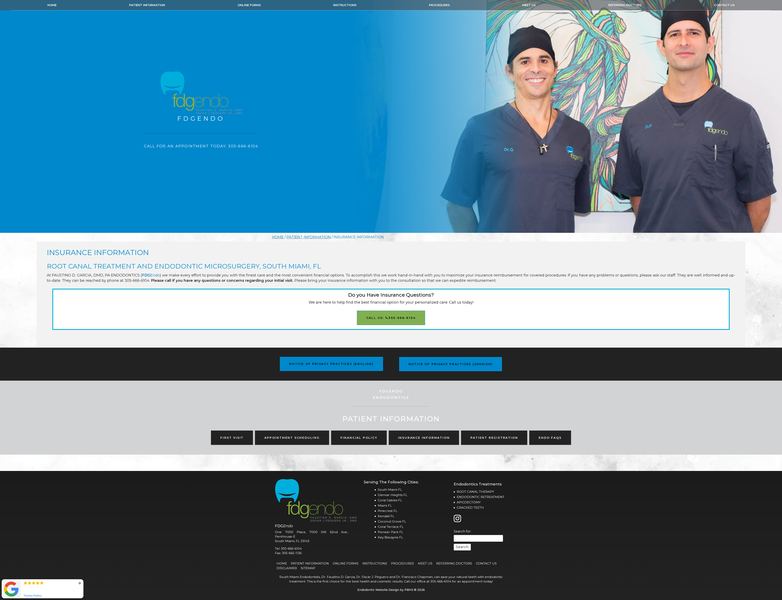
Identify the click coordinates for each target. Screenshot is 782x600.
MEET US (529, 5)
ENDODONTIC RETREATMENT (480, 497)
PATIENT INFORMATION (147, 5)
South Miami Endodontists (299, 577)
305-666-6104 (137, 280)
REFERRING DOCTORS (624, 5)
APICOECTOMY (469, 502)
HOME (52, 5)
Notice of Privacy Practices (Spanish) (451, 364)
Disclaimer (287, 568)
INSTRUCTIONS (344, 5)
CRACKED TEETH (470, 507)
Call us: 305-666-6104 (391, 318)
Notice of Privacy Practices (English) (331, 364)
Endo (151, 275)
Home (278, 237)
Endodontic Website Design (378, 590)
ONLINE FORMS (249, 5)
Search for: (462, 531)
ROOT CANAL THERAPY (475, 492)
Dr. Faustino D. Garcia (338, 577)
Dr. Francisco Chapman (414, 577)
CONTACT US (724, 5)
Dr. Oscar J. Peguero (372, 577)
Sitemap (308, 568)
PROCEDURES (439, 5)
